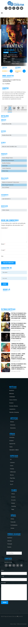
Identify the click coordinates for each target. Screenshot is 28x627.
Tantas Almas (8, 50)
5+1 (11, 459)
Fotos (14, 109)
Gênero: (5, 58)
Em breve (13, 497)
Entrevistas (12, 425)
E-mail (3, 250)
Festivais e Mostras (13, 406)
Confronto (12, 462)
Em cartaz (13, 500)
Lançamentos (12, 409)
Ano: (4, 60)
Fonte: (3, 83)
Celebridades (12, 396)
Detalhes (10, 109)
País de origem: (7, 62)
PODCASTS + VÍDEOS (14, 450)
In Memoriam (13, 472)
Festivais (12, 468)
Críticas (13, 493)
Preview (12, 481)
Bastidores (11, 390)
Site (2, 256)
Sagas (12, 509)
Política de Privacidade (22, 624)
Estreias (13, 503)
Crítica (5, 109)
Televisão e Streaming (14, 412)
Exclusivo (11, 403)
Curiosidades (23, 109)
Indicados (9, 541)
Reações (9, 547)
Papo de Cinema (8, 616)
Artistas (12, 421)
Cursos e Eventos (13, 399)
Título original (6, 56)
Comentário (4, 228)
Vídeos (18, 109)
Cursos (11, 465)
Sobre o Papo (13, 624)
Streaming (13, 506)
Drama (13, 58)
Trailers (11, 447)
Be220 (21, 616)
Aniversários (13, 428)
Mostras (12, 475)
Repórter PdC (12, 443)
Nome (3, 244)
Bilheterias (11, 393)
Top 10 (11, 484)
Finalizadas (13, 522)
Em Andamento (14, 525)
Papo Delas (12, 478)
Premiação (9, 544)
